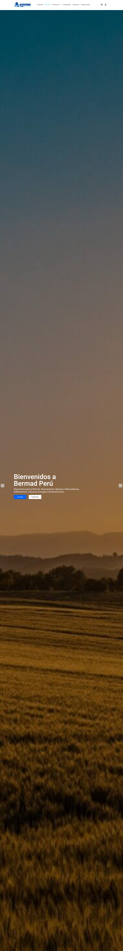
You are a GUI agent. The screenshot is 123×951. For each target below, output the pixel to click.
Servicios (47, 4)
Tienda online (85, 4)
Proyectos (76, 4)
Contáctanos (67, 4)
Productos (55, 4)
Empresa (40, 4)
